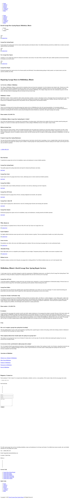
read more (3, 170)
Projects (5, 7)
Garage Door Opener (7, 478)
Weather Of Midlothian (6, 362)
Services (5, 5)
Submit (2, 407)
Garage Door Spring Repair (9, 472)
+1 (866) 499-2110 (5, 149)
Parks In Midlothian (5, 367)
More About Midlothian (6, 360)
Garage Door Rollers (7, 474)
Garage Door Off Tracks (8, 476)
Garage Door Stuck (7, 473)
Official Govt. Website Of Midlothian (9, 358)
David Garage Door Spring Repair (16, 497)
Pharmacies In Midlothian (6, 365)
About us (5, 4)
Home (4, 3)
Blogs (4, 10)
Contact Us (5, 8)
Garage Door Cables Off (8, 477)
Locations (5, 9)
